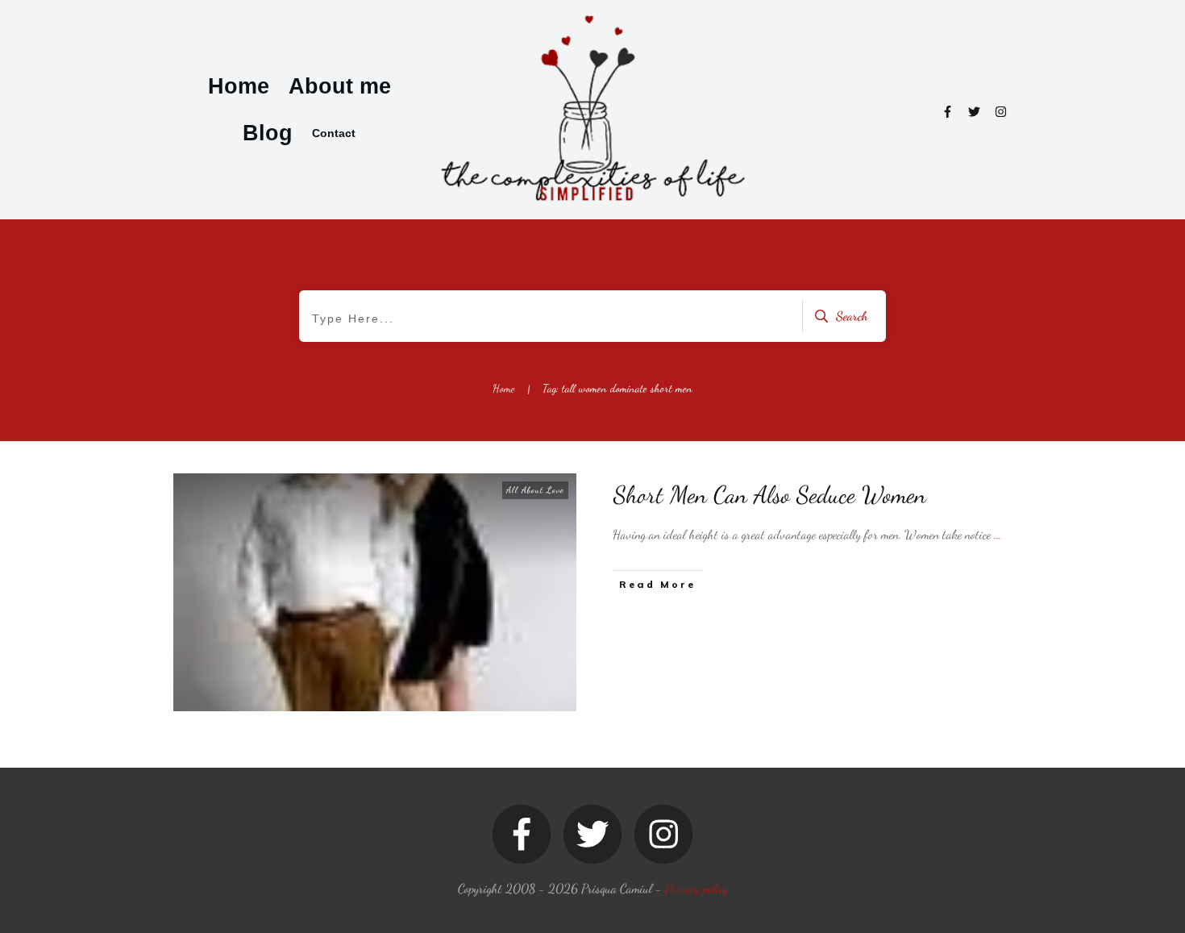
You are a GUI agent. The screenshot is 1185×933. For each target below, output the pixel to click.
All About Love (535, 490)
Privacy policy (696, 888)
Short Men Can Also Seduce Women (769, 494)
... (997, 534)
